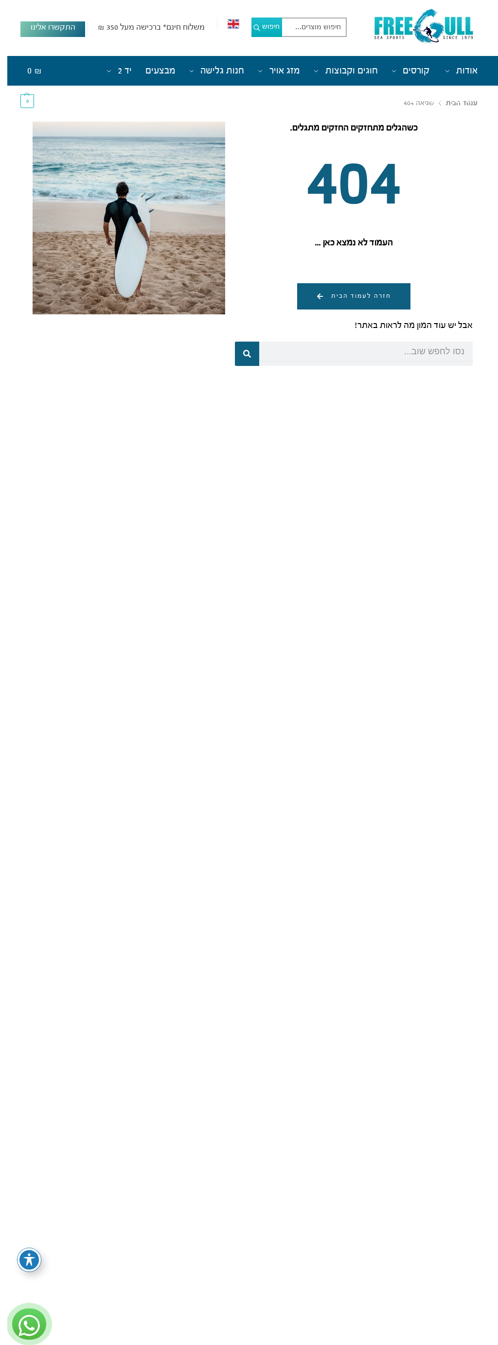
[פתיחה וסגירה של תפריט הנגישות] (22, 1260)
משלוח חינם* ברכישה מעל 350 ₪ (143, 28)
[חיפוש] (240, 354)
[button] (28, 85)
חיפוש (263, 26)
